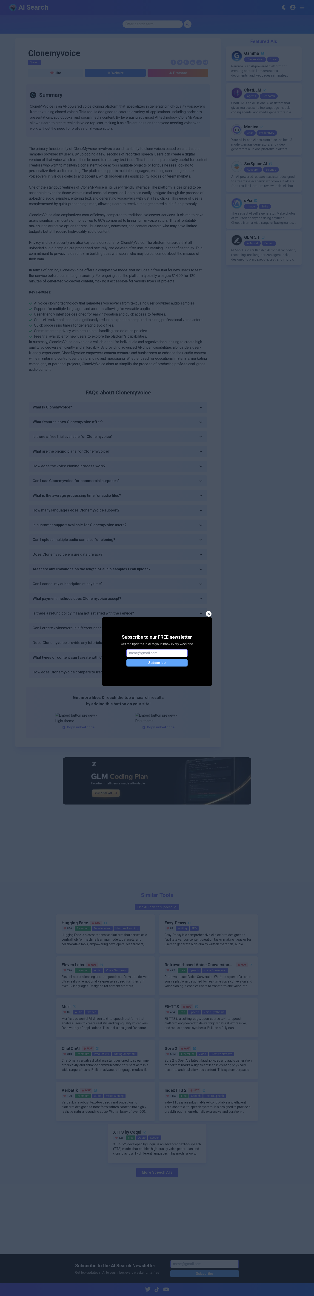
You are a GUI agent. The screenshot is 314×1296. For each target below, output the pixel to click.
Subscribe (157, 663)
